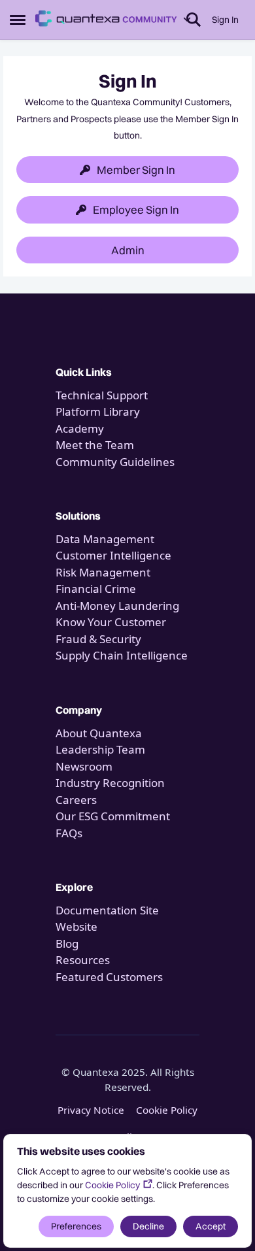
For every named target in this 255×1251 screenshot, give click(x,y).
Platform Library (98, 411)
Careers (76, 799)
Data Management (105, 538)
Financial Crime (96, 588)
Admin (127, 250)
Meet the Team (95, 444)
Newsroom (84, 766)
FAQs (69, 833)
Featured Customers (109, 976)
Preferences (76, 1226)
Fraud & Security (98, 638)
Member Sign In (136, 169)
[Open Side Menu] (17, 19)
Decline (148, 1226)
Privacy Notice (91, 1109)
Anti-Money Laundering (117, 605)
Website (76, 926)
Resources (83, 959)
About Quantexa (99, 733)
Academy (81, 428)
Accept (211, 1226)
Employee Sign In (136, 209)
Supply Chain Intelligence (122, 655)
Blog (67, 943)
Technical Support (102, 395)
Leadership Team (100, 749)
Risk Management (103, 572)
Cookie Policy (112, 1185)
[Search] (193, 19)
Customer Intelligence (113, 555)
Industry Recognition (110, 782)
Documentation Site (107, 910)
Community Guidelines (115, 461)
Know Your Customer (111, 621)
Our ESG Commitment (113, 816)
